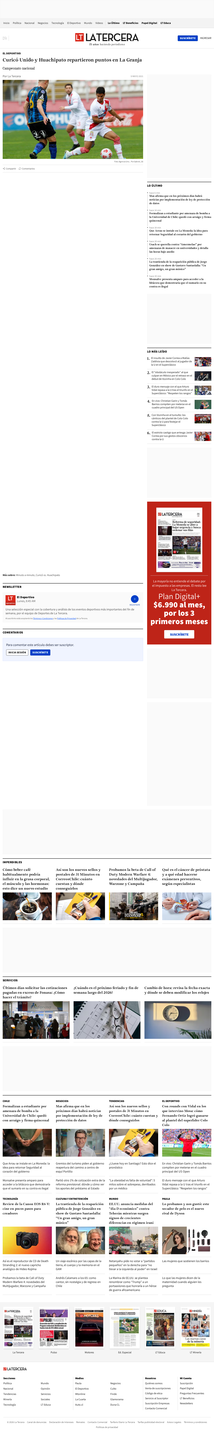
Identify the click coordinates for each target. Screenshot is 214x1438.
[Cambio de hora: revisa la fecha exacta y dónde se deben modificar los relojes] (177, 1020)
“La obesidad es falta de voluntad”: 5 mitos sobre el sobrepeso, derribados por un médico (132, 1184)
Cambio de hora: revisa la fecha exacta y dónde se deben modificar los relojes (177, 990)
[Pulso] (54, 1347)
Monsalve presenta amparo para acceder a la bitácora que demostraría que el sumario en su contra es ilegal (177, 283)
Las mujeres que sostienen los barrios (185, 1261)
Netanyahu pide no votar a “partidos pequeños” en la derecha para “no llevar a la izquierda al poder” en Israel (133, 1265)
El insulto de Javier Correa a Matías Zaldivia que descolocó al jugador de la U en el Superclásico (171, 361)
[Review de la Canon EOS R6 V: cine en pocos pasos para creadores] (27, 1240)
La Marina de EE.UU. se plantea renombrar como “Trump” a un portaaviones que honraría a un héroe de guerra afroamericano (132, 1284)
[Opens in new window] (89, 1347)
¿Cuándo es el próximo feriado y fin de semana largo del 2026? (106, 990)
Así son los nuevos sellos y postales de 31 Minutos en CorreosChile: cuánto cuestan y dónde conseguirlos (78, 879)
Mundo (88, 23)
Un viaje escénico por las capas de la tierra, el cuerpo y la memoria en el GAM (78, 1265)
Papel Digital (149, 23)
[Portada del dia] (179, 570)
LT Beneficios (130, 23)
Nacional (29, 23)
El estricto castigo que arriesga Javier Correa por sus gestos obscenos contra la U (172, 436)
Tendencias (116, 1101)
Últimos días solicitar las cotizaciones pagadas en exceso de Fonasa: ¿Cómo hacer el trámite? (35, 992)
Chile (6, 1101)
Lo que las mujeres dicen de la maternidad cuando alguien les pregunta (181, 1282)
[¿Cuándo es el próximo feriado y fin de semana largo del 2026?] (107, 1020)
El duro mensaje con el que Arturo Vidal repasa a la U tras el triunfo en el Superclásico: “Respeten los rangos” (172, 390)
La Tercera (14, 76)
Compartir (11, 168)
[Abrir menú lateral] (6, 38)
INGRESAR (205, 38)
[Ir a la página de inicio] (107, 38)
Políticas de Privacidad (66, 618)
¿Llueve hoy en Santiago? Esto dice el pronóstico (132, 1165)
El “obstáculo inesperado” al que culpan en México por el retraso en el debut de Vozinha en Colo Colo (172, 376)
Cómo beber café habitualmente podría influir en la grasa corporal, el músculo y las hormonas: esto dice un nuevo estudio (26, 879)
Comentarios (28, 168)
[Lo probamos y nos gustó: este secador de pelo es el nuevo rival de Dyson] (186, 1240)
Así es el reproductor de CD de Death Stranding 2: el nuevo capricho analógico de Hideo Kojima (25, 1265)
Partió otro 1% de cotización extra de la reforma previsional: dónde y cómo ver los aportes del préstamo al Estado (80, 1184)
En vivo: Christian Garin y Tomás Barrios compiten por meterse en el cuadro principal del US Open (171, 404)
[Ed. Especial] (125, 1347)
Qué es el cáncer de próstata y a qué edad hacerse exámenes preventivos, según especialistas (186, 877)
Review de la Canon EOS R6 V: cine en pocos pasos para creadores (26, 1209)
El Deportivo (74, 23)
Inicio (6, 23)
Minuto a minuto (25, 575)
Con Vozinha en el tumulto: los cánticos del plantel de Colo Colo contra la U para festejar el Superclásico (170, 420)
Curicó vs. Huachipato (48, 575)
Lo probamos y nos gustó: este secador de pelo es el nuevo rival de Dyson (185, 1209)
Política (17, 23)
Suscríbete (41, 652)
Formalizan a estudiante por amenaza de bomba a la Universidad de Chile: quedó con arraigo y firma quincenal (180, 217)
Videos (99, 23)
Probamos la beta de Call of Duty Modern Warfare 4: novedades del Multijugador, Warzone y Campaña (133, 877)
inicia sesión (17, 652)
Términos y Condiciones (43, 618)
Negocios (43, 23)
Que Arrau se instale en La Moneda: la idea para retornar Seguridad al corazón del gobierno (178, 233)
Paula (166, 1199)
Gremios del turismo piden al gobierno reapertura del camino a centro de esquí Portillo (80, 1167)
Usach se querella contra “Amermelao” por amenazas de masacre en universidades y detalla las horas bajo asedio (178, 248)
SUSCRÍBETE (179, 634)
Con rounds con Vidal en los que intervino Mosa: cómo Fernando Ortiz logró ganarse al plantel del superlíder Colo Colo (185, 1116)
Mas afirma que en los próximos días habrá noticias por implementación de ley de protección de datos (179, 200)
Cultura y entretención (72, 1199)
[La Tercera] (18, 1347)
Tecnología (57, 23)
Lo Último (114, 23)
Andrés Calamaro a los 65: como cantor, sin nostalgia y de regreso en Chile (78, 1282)
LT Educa (165, 23)
